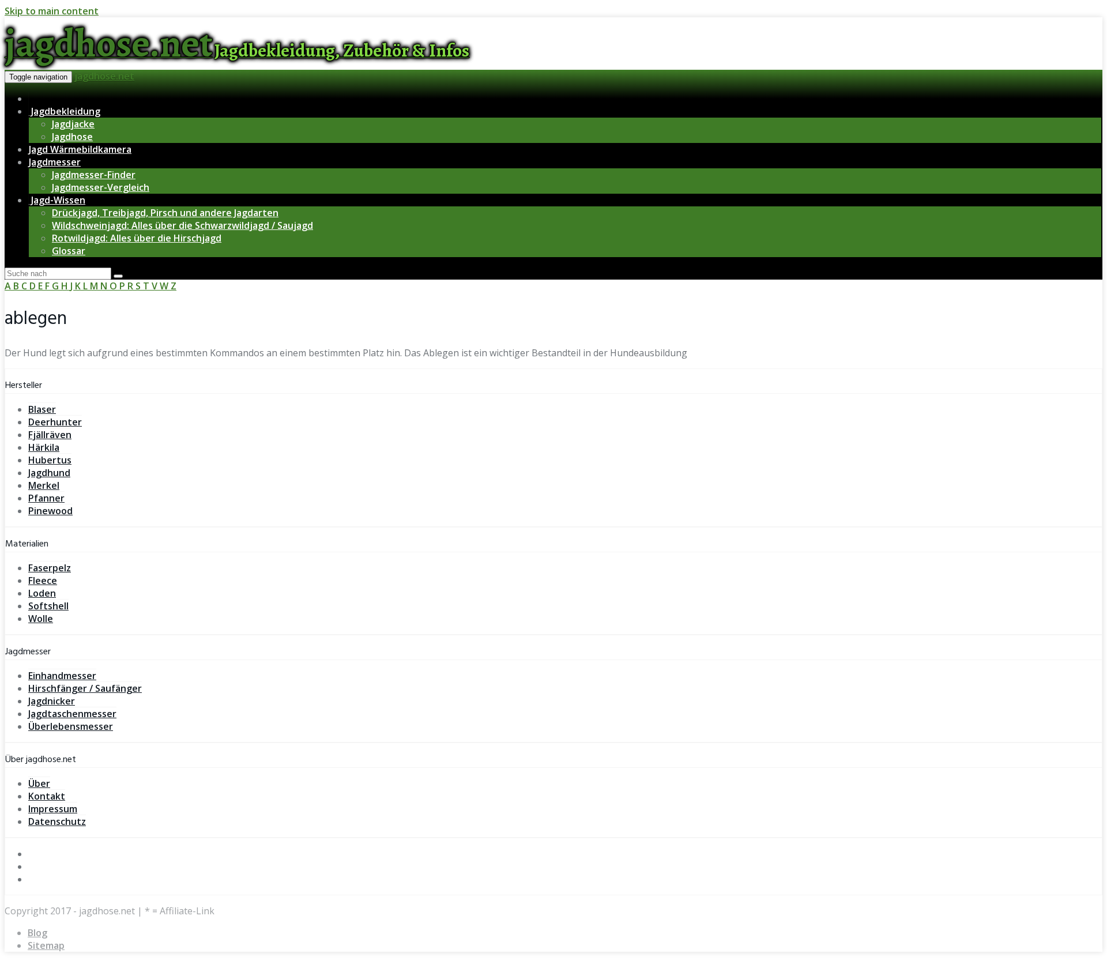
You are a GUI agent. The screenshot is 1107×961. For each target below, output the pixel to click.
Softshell (48, 606)
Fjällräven (49, 434)
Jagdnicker (51, 701)
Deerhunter (55, 422)
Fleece (42, 580)
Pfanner (46, 498)
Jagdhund (49, 472)
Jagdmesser (55, 162)
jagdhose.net (104, 76)
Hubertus (49, 460)
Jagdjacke (73, 124)
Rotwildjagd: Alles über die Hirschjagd (136, 238)
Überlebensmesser (70, 726)
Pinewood (50, 510)
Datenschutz (57, 821)
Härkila (43, 447)
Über (39, 783)
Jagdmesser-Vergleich (100, 187)
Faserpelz (49, 567)
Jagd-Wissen (57, 200)
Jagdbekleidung (64, 111)
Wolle (40, 618)
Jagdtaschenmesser (72, 713)
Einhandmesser (62, 675)
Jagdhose (72, 136)
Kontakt (46, 796)
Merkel (43, 485)
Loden (42, 593)
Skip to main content (52, 11)
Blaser (42, 409)
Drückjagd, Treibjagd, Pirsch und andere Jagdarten (165, 212)
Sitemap (46, 945)
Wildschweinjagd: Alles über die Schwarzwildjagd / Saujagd (182, 225)
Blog (37, 932)
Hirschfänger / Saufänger (85, 688)
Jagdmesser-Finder (93, 174)
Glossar (68, 250)
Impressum (52, 808)
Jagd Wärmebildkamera (80, 149)
